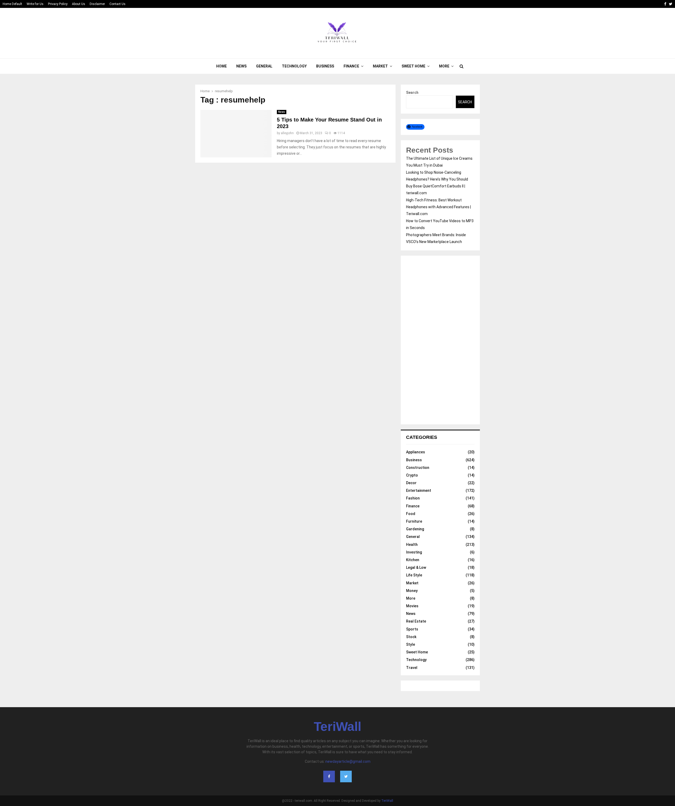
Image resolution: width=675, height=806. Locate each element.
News (241, 66)
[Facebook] (329, 776)
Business (325, 66)
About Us (78, 4)
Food (410, 514)
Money (412, 591)
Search (412, 92)
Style (410, 644)
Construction (417, 467)
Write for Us (35, 4)
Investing (414, 552)
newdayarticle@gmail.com (347, 761)
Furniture (414, 521)
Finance (351, 66)
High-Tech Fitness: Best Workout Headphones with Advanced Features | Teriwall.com (438, 207)
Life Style (414, 575)
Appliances (415, 452)
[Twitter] (346, 776)
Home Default (12, 4)
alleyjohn (287, 133)
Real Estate (416, 621)
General (264, 66)
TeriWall (337, 726)
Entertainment (418, 490)
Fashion (413, 498)
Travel (411, 668)
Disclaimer (97, 4)
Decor (411, 483)
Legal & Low (416, 567)
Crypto (412, 475)
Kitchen (412, 560)
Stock (411, 637)
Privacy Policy (58, 4)
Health (412, 544)
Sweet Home (413, 66)
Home (221, 66)
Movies (412, 606)
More (444, 66)
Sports (412, 629)
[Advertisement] (440, 340)
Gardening (415, 529)
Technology (294, 66)
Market (380, 66)
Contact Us (117, 4)
